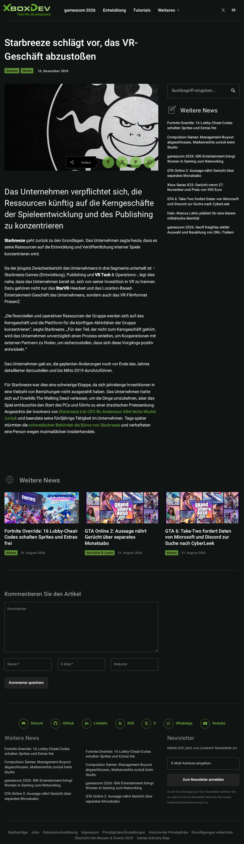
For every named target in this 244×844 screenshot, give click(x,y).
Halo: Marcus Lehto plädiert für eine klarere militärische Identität (201, 216)
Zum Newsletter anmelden (203, 779)
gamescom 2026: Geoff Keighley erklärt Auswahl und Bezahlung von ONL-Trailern (200, 230)
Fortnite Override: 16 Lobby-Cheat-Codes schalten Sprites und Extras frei (199, 125)
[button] (123, 832)
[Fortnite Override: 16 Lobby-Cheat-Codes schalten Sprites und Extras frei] (41, 507)
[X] (223, 10)
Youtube (218, 723)
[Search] (233, 91)
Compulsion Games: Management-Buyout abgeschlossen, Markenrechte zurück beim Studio (201, 142)
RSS (130, 723)
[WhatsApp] (149, 162)
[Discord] (24, 724)
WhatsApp (184, 723)
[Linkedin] (87, 724)
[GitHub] (55, 724)
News (27, 70)
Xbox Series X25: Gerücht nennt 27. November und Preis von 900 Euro (195, 187)
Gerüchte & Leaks (99, 553)
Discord (37, 723)
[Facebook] (108, 162)
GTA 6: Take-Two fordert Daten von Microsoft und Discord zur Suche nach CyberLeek (203, 201)
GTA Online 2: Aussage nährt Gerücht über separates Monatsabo (200, 173)
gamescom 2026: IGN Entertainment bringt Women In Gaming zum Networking (201, 159)
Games (12, 70)
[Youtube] (233, 10)
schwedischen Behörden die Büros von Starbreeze (74, 425)
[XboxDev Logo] (27, 9)
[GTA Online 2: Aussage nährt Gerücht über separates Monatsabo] (122, 507)
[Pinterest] (136, 162)
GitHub (68, 723)
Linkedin (100, 723)
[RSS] (120, 724)
